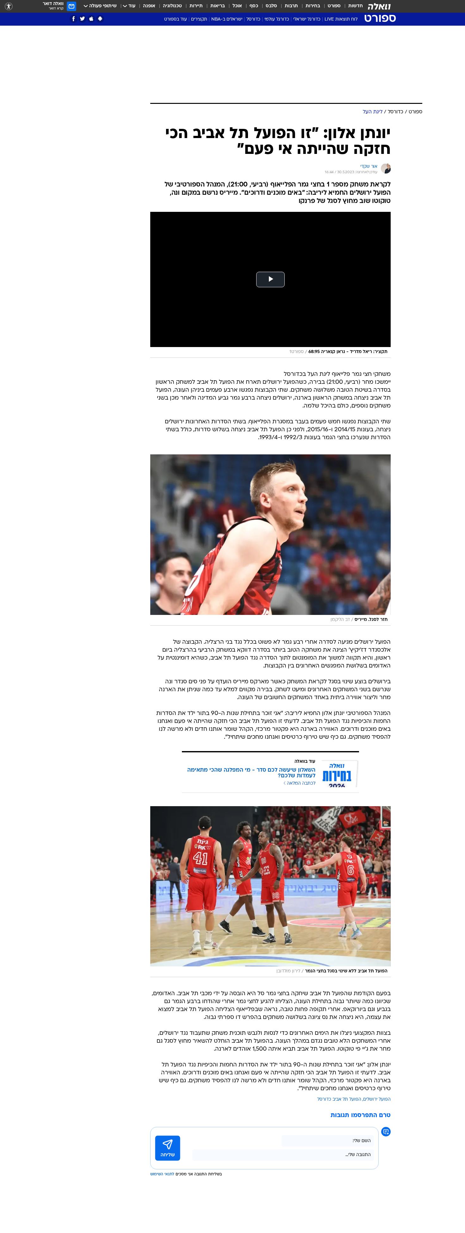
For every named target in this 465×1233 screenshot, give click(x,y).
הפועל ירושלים (377, 1099)
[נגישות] (9, 6)
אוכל (237, 6)
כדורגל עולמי (276, 19)
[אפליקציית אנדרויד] (100, 19)
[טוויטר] (82, 19)
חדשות (355, 6)
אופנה (149, 6)
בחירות (313, 6)
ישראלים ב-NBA (226, 19)
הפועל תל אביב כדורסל (339, 1099)
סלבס (271, 6)
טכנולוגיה (172, 6)
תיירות (196, 6)
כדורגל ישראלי (306, 19)
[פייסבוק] (74, 19)
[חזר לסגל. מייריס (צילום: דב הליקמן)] (270, 540)
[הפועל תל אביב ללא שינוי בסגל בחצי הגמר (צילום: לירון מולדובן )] (270, 891)
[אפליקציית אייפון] (91, 19)
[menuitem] (352, 6)
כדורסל (253, 19)
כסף (254, 6)
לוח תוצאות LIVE (341, 19)
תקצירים (199, 19)
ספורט (334, 6)
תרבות (291, 6)
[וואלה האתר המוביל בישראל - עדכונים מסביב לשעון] (379, 6)
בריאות (217, 6)
